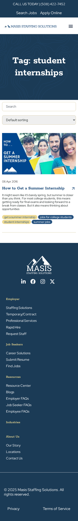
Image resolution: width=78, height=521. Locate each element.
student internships (16, 222)
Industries (13, 422)
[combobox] (39, 106)
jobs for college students (56, 217)
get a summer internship (19, 217)
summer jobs (42, 222)
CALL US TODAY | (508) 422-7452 (39, 4)
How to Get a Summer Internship (33, 188)
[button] (70, 26)
